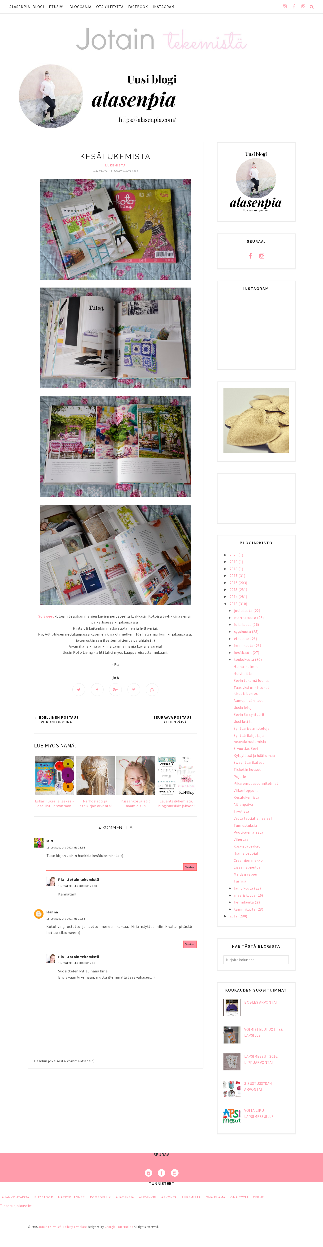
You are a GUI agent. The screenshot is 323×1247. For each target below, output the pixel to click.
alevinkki (147, 1197)
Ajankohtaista (16, 1197)
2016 (234, 582)
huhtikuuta (244, 888)
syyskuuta (243, 631)
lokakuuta (243, 624)
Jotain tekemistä (50, 1227)
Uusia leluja (243, 707)
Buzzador (44, 1197)
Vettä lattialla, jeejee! (253, 818)
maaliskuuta (245, 895)
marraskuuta (245, 617)
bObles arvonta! (260, 1002)
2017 (234, 575)
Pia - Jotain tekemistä (78, 879)
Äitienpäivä (243, 804)
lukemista (115, 165)
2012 (234, 916)
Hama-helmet (246, 666)
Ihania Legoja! (246, 853)
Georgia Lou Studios (119, 1227)
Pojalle (240, 776)
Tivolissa (241, 811)
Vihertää (241, 839)
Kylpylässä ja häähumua (254, 755)
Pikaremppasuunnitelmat (256, 783)
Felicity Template (75, 1227)
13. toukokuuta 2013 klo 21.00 (77, 886)
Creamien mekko (248, 860)
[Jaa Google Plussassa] (115, 689)
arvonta (169, 1197)
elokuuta (242, 638)
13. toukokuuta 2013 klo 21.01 (77, 963)
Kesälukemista (246, 797)
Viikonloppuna (246, 790)
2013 (234, 603)
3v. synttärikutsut (249, 762)
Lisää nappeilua (247, 867)
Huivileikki (243, 673)
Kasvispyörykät (247, 846)
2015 (234, 589)
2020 (234, 554)
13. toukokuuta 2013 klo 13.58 (65, 847)
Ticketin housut (247, 769)
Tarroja (240, 881)
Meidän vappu (245, 874)
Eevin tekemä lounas (252, 680)
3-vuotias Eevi (246, 748)
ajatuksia (125, 1197)
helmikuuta (244, 902)
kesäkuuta (243, 652)
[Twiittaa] (78, 689)
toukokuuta (244, 659)
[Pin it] (133, 689)
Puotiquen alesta (248, 832)
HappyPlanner (71, 1197)
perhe (258, 1197)
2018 (234, 568)
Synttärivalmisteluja (251, 728)
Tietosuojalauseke (16, 1205)
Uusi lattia (243, 721)
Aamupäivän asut (248, 700)
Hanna (52, 912)
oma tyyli (239, 1197)
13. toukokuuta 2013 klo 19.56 (65, 918)
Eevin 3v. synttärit (249, 714)
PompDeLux (100, 1197)
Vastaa (190, 867)
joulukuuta (243, 610)
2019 (234, 561)
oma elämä (216, 1197)
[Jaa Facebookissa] (97, 689)
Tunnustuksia (245, 825)
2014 (234, 596)
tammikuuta (245, 909)
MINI (50, 841)
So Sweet (46, 616)
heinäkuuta (244, 645)
